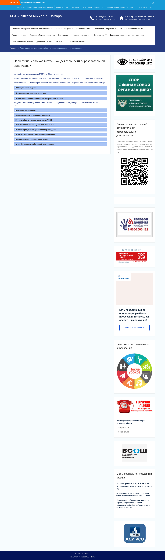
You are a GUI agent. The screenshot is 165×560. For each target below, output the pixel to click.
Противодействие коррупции (42, 35)
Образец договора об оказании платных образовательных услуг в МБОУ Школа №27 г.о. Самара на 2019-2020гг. (59, 78)
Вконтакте (143, 7)
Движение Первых (44, 41)
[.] (153, 2)
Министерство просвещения (67, 7)
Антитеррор (61, 41)
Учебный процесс (63, 29)
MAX (152, 7)
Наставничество (83, 29)
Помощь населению (78, 41)
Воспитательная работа (104, 29)
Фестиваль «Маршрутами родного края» (127, 35)
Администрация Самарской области (121, 7)
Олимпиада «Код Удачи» (22, 41)
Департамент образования (92, 7)
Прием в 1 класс (19, 35)
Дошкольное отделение (130, 29)
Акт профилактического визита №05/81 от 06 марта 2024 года (38, 74)
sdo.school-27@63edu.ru (105, 19)
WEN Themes (91, 557)
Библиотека (99, 35)
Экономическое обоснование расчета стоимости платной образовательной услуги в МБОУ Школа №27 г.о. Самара (59, 83)
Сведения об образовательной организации (31, 29)
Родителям (63, 35)
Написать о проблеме (134, 328)
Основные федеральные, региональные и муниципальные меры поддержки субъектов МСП (134, 486)
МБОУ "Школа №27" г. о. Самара (36, 16)
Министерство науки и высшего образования (35, 7)
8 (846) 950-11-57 (104, 16)
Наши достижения (81, 35)
